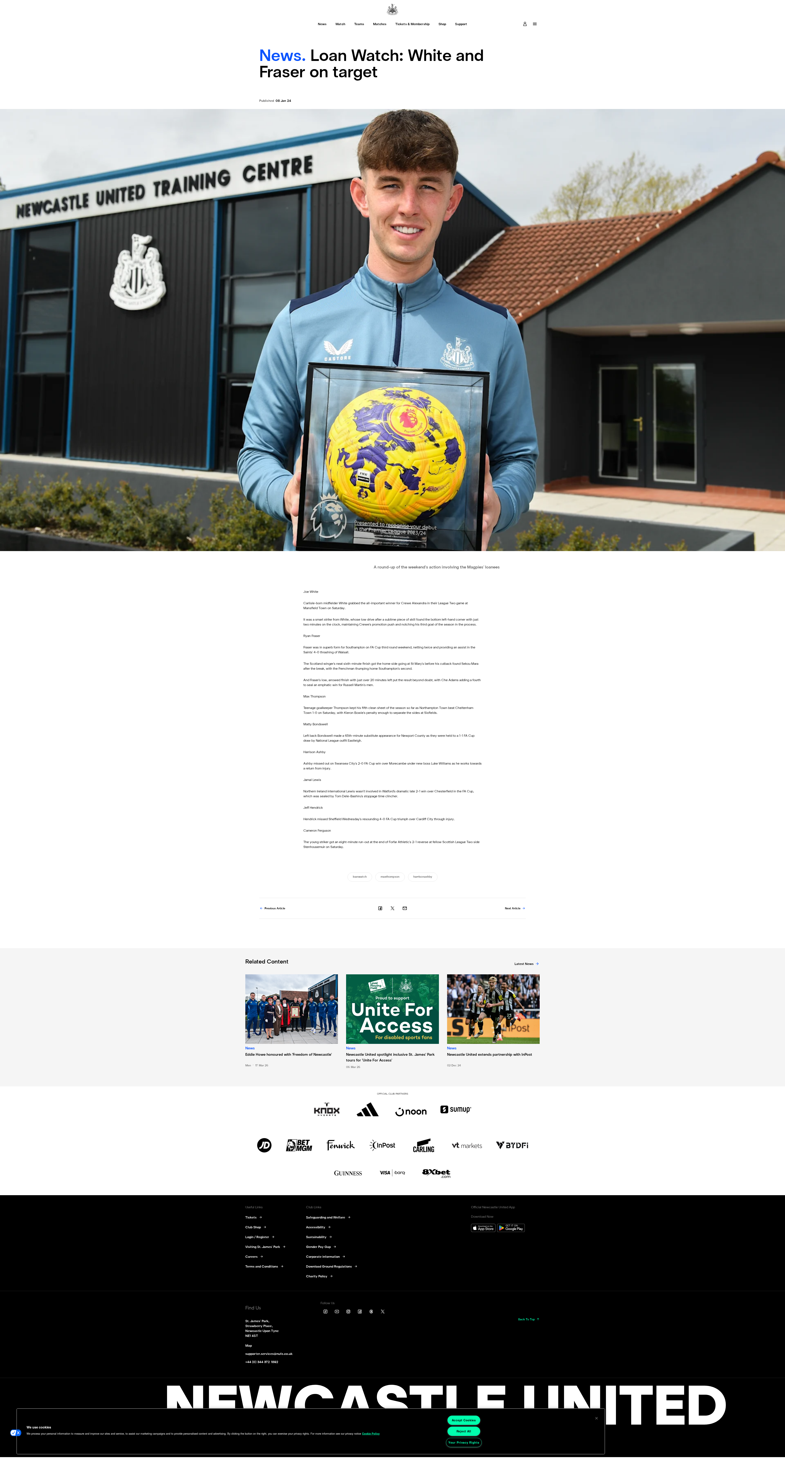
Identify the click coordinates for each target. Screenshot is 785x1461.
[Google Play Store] (511, 1228)
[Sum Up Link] (455, 1109)
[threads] (371, 1311)
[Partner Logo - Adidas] (367, 1109)
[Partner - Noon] (410, 1109)
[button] (15, 1432)
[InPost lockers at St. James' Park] (382, 1145)
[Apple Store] (483, 1228)
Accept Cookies (464, 1420)
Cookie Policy (371, 1433)
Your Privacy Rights (463, 1442)
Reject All (463, 1431)
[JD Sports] (264, 1145)
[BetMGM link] (299, 1145)
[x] (392, 908)
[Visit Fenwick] (340, 1145)
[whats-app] (404, 908)
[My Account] (525, 24)
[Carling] (423, 1145)
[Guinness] (348, 1173)
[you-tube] (337, 1311)
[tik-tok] (325, 1311)
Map (248, 1345)
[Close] (596, 1418)
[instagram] (348, 1311)
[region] (310, 1431)
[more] (535, 24)
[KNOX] (327, 1109)
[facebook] (380, 908)
